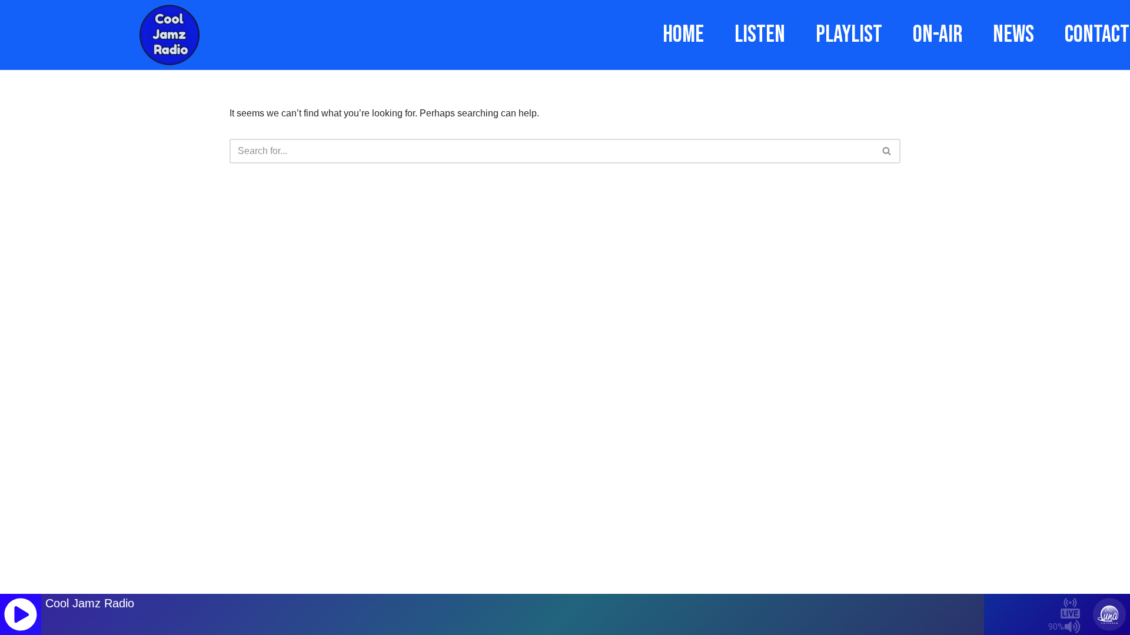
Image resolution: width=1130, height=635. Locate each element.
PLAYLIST (849, 35)
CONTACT (1097, 35)
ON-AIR (937, 35)
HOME (683, 35)
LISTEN (759, 35)
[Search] (887, 151)
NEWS (1013, 35)
